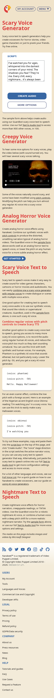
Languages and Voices (13, 589)
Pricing (5, 620)
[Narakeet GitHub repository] (48, 549)
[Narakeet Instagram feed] (35, 549)
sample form (44, 242)
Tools (5, 583)
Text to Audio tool (31, 125)
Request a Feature (11, 684)
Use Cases (7, 679)
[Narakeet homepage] (7, 8)
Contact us (7, 689)
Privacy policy (9, 610)
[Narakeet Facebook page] (29, 549)
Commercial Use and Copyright (18, 594)
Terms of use (8, 615)
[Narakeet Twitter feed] (16, 549)
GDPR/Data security (12, 631)
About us (7, 642)
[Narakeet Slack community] (10, 549)
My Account (25, 9)
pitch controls (43, 197)
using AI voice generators (15, 483)
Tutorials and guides (12, 668)
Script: (12, 56)
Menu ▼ (44, 9)
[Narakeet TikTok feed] (41, 549)
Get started (12, 258)
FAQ (4, 674)
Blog (4, 657)
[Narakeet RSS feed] (4, 549)
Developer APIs (10, 599)
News (5, 652)
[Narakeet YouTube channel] (23, 549)
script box (16, 444)
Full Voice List (9, 477)
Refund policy (9, 626)
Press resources (10, 647)
